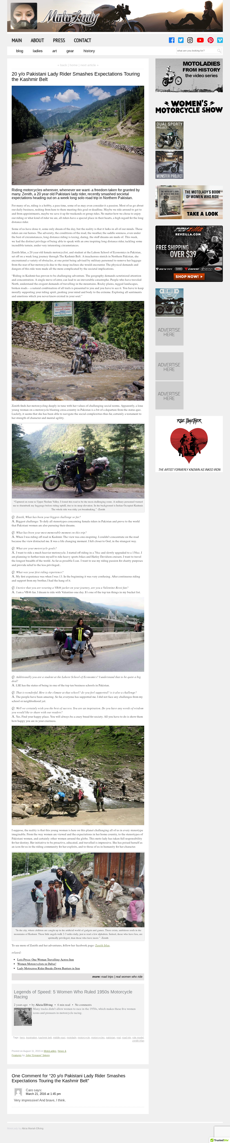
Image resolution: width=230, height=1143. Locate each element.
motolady (71, 1037)
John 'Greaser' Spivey (38, 1055)
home (74, 65)
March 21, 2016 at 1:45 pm (43, 1094)
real (119, 1037)
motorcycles (98, 1037)
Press (59, 40)
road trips (107, 976)
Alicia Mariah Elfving (32, 1128)
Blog (19, 51)
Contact (82, 40)
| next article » (89, 65)
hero (22, 1037)
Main (17, 40)
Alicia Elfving (44, 1005)
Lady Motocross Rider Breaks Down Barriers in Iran (48, 968)
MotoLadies (50, 1051)
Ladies (38, 51)
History (89, 51)
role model (138, 1037)
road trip (126, 1037)
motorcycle (84, 1037)
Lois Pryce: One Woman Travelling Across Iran (45, 959)
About (37, 40)
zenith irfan (138, 1040)
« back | (64, 65)
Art (54, 51)
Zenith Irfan (102, 945)
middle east (59, 1037)
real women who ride (129, 976)
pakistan (110, 1037)
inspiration (31, 1037)
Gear (70, 51)
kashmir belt (45, 1037)
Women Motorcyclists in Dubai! (36, 964)
